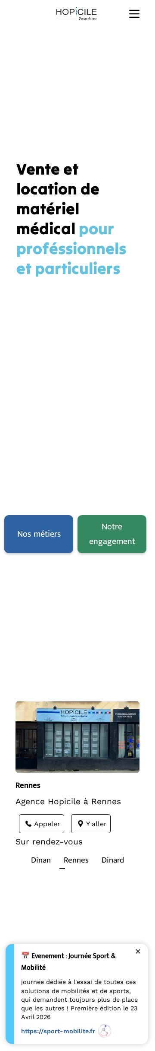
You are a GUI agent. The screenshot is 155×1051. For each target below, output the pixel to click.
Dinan (41, 860)
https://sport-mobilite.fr (58, 1031)
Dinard (113, 860)
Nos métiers (39, 534)
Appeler (47, 824)
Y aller (96, 824)
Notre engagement (112, 534)
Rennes (76, 860)
